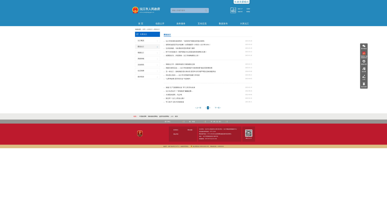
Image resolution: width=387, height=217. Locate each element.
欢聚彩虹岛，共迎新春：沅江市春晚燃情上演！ (183, 55)
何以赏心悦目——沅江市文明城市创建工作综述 (183, 75)
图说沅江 (157, 29)
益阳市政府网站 (164, 116)
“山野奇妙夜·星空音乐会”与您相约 (178, 79)
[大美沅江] (234, 10)
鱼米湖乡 (141, 77)
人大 (172, 116)
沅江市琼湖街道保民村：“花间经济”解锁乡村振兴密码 (185, 41)
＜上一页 (198, 108)
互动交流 (202, 23)
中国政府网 (142, 116)
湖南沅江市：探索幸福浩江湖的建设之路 (180, 64)
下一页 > (218, 108)
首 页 (140, 23)
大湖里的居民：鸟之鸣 (174, 95)
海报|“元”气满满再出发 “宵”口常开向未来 (180, 87)
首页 (144, 29)
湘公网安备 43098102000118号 (201, 146)
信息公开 (160, 23)
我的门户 (240, 9)
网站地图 (190, 130)
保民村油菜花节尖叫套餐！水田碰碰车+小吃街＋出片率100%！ (188, 45)
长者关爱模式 (241, 2)
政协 (176, 116)
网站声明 (175, 134)
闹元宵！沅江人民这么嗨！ (175, 98)
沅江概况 (141, 40)
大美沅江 (244, 23)
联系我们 (175, 130)
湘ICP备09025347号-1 (174, 146)
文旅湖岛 (141, 65)
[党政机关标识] (140, 133)
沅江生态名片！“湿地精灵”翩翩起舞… (179, 91)
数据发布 (223, 23)
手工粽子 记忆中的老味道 (175, 102)
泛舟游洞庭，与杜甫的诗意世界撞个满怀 (180, 48)
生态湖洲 (141, 71)
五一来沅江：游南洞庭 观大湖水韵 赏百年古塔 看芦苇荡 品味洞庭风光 (191, 71)
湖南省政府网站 (153, 116)
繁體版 (248, 11)
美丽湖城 (141, 58)
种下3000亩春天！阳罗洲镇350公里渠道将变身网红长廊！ (186, 52)
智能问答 (240, 11)
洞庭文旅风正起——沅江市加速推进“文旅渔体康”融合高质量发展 (189, 68)
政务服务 (181, 23)
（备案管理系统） (184, 146)
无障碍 (248, 9)
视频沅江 (141, 52)
